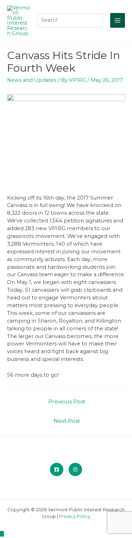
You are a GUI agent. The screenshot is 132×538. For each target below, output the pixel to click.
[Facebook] (56, 469)
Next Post (67, 420)
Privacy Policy (74, 516)
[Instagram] (75, 469)
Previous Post (66, 401)
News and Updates (31, 80)
